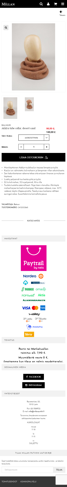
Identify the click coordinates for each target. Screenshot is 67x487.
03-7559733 (35, 408)
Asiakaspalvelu (28, 481)
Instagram (35, 385)
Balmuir (6, 125)
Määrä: (5, 146)
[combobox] (34, 138)
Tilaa (59, 469)
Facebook (34, 376)
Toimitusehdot (9, 481)
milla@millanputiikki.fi (36, 411)
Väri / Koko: (7, 136)
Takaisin (62, 15)
